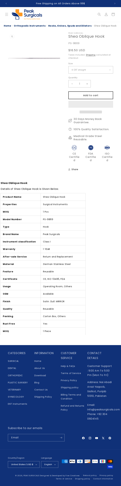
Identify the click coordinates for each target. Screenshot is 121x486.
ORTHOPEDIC (15, 375)
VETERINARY (14, 389)
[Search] (99, 14)
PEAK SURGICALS (31, 475)
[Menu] (6, 14)
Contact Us (41, 389)
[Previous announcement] (6, 3)
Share (75, 169)
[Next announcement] (114, 3)
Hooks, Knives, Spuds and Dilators (70, 25)
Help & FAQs (68, 366)
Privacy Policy (69, 380)
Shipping (90, 54)
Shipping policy (70, 387)
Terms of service (64, 478)
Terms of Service (71, 373)
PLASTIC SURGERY (18, 382)
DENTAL (12, 368)
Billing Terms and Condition (71, 396)
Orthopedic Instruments (30, 25)
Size (70, 63)
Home (7, 25)
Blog (36, 382)
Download (40, 375)
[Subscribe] (61, 437)
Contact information (103, 478)
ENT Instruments (17, 404)
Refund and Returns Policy (72, 407)
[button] (90, 104)
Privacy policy (106, 475)
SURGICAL (13, 361)
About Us (39, 368)
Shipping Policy (43, 396)
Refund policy (90, 475)
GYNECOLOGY (16, 396)
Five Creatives (73, 475)
